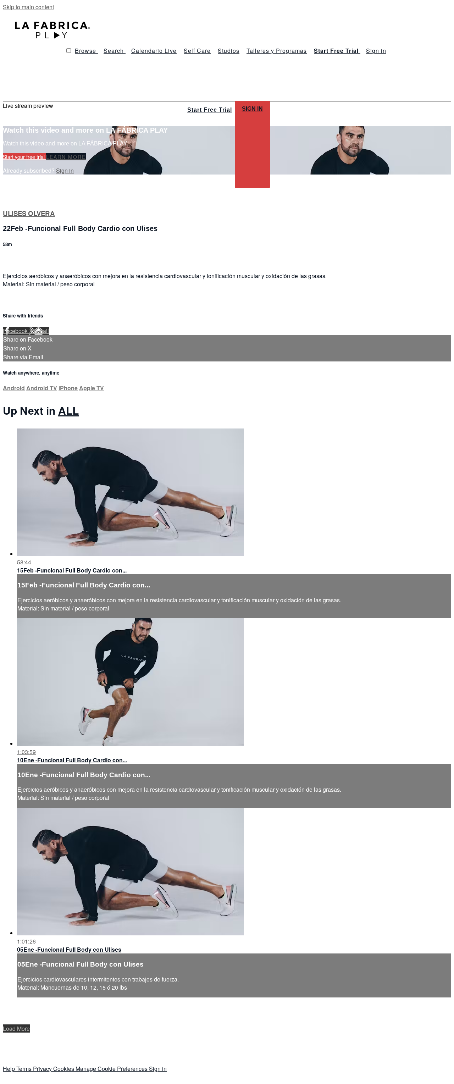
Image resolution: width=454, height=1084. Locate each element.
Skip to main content (28, 7)
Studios (228, 50)
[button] (68, 51)
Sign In (252, 109)
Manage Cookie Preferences (112, 1068)
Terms (24, 1068)
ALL (68, 410)
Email (41, 331)
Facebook (16, 331)
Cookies (64, 1068)
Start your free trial (24, 156)
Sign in (376, 50)
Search (115, 50)
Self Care (197, 50)
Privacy (43, 1068)
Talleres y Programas (277, 50)
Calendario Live (154, 50)
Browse (86, 50)
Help (9, 1068)
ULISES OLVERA (29, 213)
